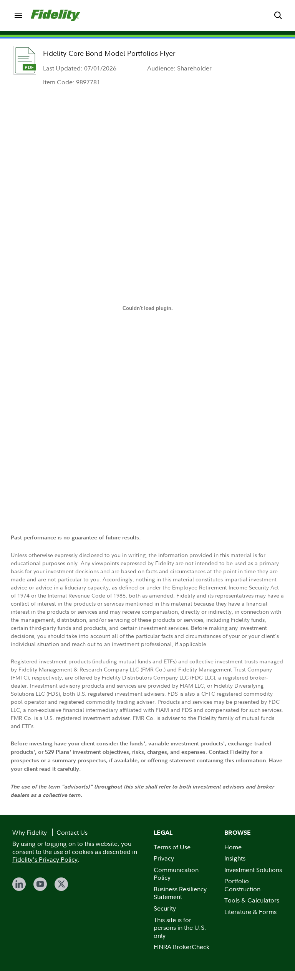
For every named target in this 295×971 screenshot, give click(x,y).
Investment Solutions (253, 870)
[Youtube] (40, 884)
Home (233, 847)
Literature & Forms (250, 911)
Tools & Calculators (251, 900)
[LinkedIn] (19, 884)
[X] (61, 884)
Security (165, 908)
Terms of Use (172, 847)
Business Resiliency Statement (180, 893)
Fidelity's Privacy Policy (45, 859)
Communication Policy (176, 874)
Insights (234, 858)
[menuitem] (18, 15)
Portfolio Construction (242, 885)
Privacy (164, 858)
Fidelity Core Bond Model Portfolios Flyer (109, 53)
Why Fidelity (29, 832)
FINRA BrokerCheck (181, 947)
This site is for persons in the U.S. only (180, 928)
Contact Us (72, 832)
